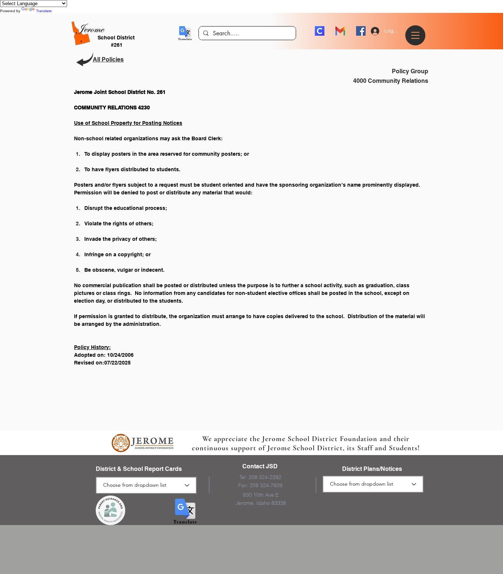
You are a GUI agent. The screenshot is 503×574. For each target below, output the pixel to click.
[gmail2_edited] (340, 31)
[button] (185, 33)
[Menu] (416, 35)
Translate (44, 11)
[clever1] (319, 31)
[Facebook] (361, 31)
